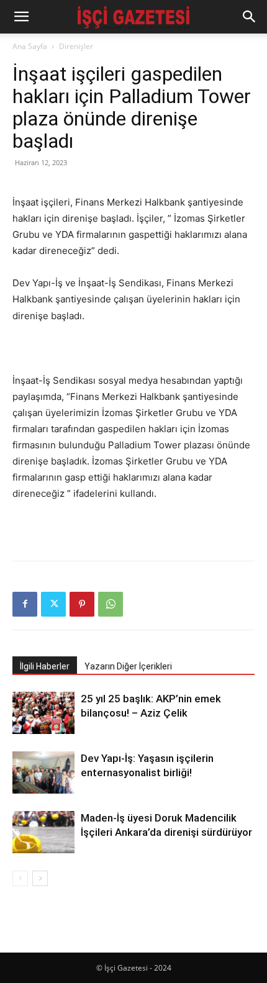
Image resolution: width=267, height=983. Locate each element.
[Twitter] (53, 604)
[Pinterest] (82, 604)
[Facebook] (24, 604)
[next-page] (40, 878)
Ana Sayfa (29, 46)
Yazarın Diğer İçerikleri (128, 666)
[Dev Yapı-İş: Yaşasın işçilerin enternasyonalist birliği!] (43, 772)
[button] (21, 17)
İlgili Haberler (45, 666)
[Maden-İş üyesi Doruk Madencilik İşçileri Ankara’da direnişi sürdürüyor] (43, 832)
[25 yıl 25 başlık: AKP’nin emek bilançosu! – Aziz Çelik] (43, 713)
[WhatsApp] (110, 604)
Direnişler (76, 46)
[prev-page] (20, 878)
